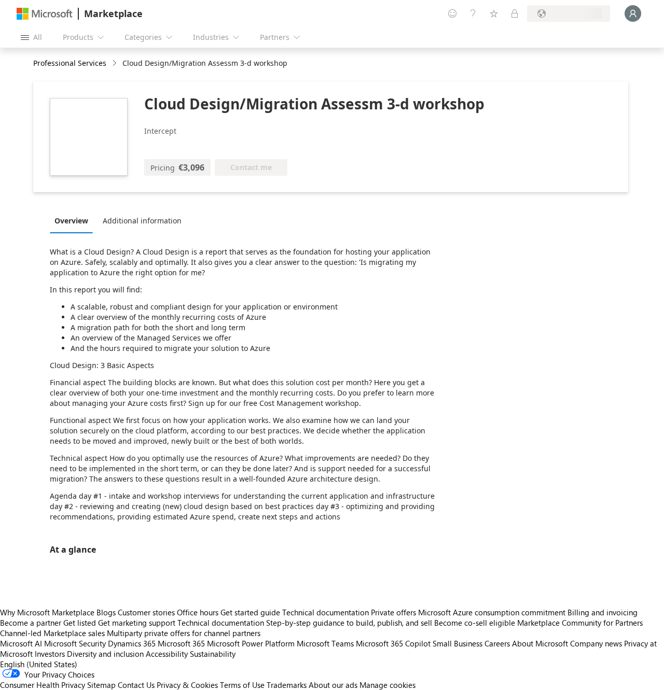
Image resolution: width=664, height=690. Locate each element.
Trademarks (287, 685)
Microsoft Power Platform (251, 643)
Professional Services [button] (69, 63)
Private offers (393, 612)
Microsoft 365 (181, 643)
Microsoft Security (75, 643)
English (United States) (38, 664)
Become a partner (30, 622)
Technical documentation (325, 612)
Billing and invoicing (603, 612)
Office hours (197, 612)
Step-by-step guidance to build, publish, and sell (349, 622)
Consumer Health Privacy (42, 685)
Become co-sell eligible (474, 622)
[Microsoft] (45, 14)
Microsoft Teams (325, 643)
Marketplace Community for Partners (580, 622)
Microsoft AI (21, 643)
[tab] (74, 220)
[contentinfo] (115, 63)
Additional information (142, 221)
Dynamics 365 (132, 643)
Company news (596, 643)
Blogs (106, 612)
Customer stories (146, 612)
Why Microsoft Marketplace (47, 612)
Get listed (79, 622)
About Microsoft (540, 643)
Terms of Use (242, 685)
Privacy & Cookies (187, 685)
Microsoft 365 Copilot (393, 643)
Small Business (457, 643)
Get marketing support (136, 622)
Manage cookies (387, 685)
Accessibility (167, 654)
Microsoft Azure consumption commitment (493, 612)
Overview (71, 221)
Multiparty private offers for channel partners (183, 633)
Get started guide (250, 612)
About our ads (333, 685)
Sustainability (213, 654)
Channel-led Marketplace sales (52, 633)
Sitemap (101, 685)
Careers (497, 643)
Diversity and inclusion (105, 654)
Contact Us (136, 685)
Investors (50, 654)
